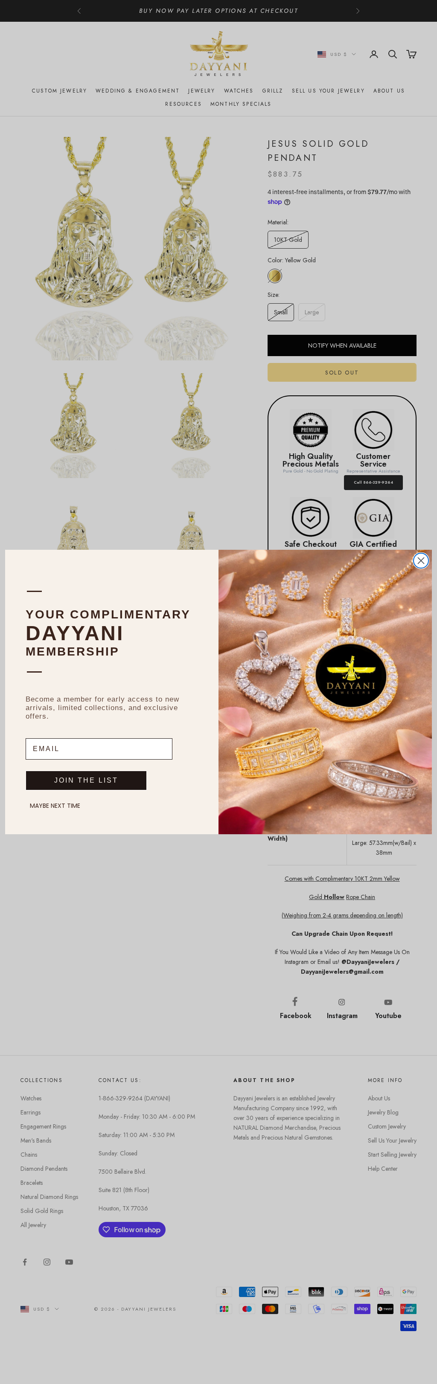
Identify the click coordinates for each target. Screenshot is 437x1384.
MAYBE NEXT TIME (55, 805)
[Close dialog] (421, 560)
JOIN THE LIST (86, 780)
